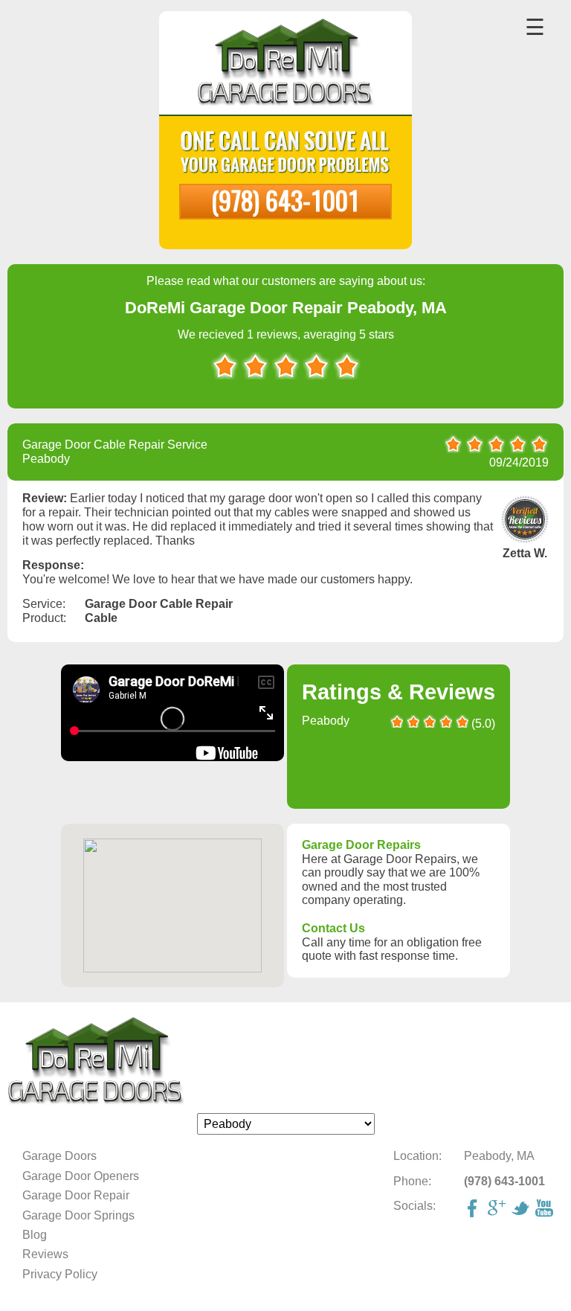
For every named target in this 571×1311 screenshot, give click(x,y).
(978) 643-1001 (285, 199)
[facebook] (474, 1209)
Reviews (45, 1254)
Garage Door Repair (75, 1195)
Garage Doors (59, 1156)
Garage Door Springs (78, 1215)
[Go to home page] (286, 64)
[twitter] (522, 1209)
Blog (34, 1234)
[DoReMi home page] (285, 1061)
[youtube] (545, 1209)
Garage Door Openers (80, 1176)
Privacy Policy (59, 1274)
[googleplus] (498, 1209)
